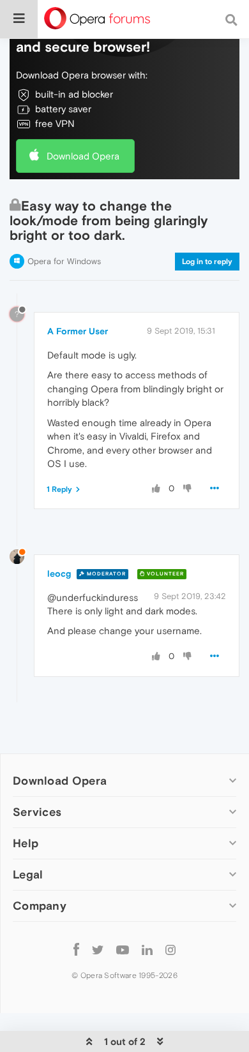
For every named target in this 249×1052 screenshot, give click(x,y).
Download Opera (83, 156)
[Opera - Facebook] (76, 949)
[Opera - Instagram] (170, 949)
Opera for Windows (64, 261)
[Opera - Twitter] (98, 949)
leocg (59, 573)
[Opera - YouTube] (122, 949)
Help (25, 843)
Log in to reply (207, 261)
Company (39, 905)
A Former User (77, 331)
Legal (28, 874)
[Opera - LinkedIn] (147, 949)
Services (37, 812)
